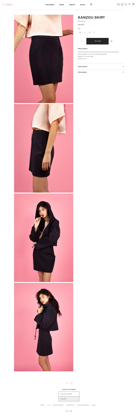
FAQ (49, 405)
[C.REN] (7, 4)
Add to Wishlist (111, 41)
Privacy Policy (70, 405)
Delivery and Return (58, 405)
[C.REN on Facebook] (66, 383)
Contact (42, 405)
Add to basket (97, 41)
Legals (94, 405)
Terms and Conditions (83, 405)
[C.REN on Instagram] (71, 383)
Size (79, 28)
